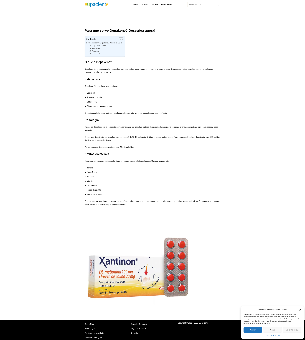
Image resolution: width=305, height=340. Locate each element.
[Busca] (217, 4)
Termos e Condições (93, 337)
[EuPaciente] (96, 4)
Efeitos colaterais (98, 54)
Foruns (145, 4)
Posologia (95, 51)
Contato (134, 333)
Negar (272, 330)
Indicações (96, 48)
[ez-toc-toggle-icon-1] (119, 39)
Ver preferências (292, 330)
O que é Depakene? (99, 46)
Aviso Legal (90, 329)
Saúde (136, 4)
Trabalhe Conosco (139, 324)
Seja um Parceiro (138, 329)
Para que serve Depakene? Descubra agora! (105, 43)
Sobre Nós (89, 324)
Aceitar (253, 330)
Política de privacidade (273, 335)
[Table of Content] (121, 39)
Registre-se (166, 4)
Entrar (155, 4)
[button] (300, 309)
